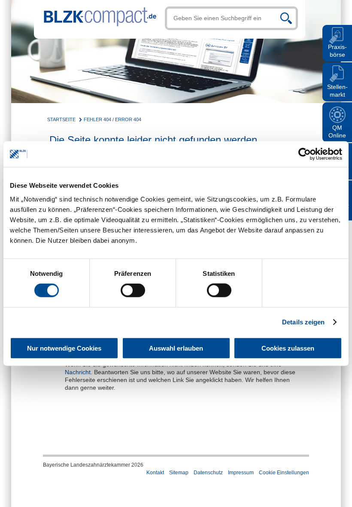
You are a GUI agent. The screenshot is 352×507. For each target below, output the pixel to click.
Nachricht (78, 372)
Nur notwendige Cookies (64, 347)
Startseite (61, 119)
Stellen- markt (337, 90)
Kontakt (155, 473)
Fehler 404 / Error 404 (112, 119)
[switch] (133, 290)
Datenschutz (208, 473)
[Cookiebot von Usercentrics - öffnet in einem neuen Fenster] (304, 154)
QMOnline (337, 131)
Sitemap (178, 473)
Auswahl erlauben (176, 347)
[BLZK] (95, 14)
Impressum (241, 473)
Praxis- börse (337, 50)
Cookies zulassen (287, 347)
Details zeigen (303, 322)
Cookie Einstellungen (284, 473)
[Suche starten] (286, 18)
